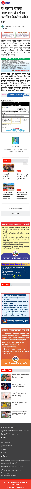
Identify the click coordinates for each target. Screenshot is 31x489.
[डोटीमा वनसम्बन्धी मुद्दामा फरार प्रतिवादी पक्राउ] (6, 386)
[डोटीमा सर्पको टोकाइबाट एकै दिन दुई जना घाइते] (6, 377)
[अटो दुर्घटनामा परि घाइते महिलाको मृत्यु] (6, 396)
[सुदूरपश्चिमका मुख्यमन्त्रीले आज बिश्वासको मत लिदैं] (6, 414)
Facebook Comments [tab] (16, 209)
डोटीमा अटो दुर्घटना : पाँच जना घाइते (19, 403)
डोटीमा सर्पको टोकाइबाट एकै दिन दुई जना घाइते (20, 376)
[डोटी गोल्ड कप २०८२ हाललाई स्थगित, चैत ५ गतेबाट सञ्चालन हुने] (22, 168)
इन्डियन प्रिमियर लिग (8, 100)
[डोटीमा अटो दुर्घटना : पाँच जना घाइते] (6, 405)
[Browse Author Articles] (15, 140)
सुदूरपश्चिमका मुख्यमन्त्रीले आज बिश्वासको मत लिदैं (19, 413)
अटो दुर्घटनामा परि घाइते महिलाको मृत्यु (19, 394)
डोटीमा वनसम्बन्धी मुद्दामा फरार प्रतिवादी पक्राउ (19, 385)
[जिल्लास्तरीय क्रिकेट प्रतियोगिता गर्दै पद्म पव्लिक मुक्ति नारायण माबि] (8, 187)
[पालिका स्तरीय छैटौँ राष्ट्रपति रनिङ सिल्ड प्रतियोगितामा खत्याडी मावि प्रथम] (22, 187)
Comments (16, 213)
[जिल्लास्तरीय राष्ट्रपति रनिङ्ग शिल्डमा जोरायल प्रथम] (8, 168)
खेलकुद (5, 171)
